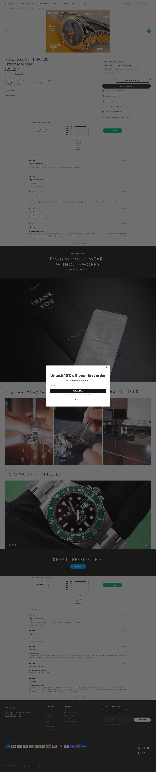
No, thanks (78, 400)
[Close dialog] (107, 367)
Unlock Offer (78, 391)
